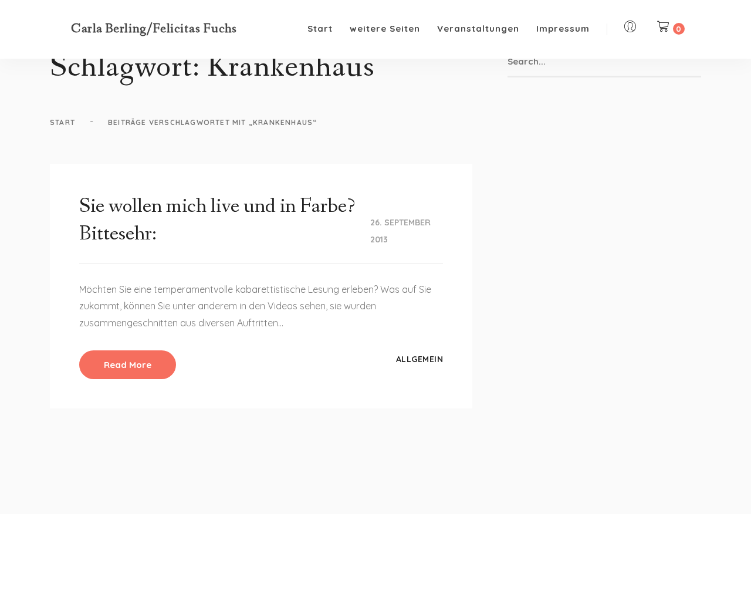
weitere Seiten (385, 28)
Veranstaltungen (478, 28)
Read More (127, 364)
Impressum (563, 28)
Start (320, 28)
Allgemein (420, 359)
